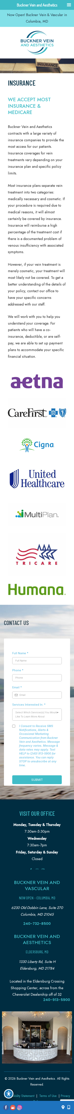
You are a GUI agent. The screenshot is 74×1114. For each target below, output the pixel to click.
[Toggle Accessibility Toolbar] (8, 1093)
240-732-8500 (37, 923)
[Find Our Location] (63, 1107)
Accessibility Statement (19, 1096)
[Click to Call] (67, 1107)
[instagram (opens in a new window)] (19, 1107)
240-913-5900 (56, 999)
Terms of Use (48, 1096)
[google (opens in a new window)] (13, 1107)
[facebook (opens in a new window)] (6, 1107)
